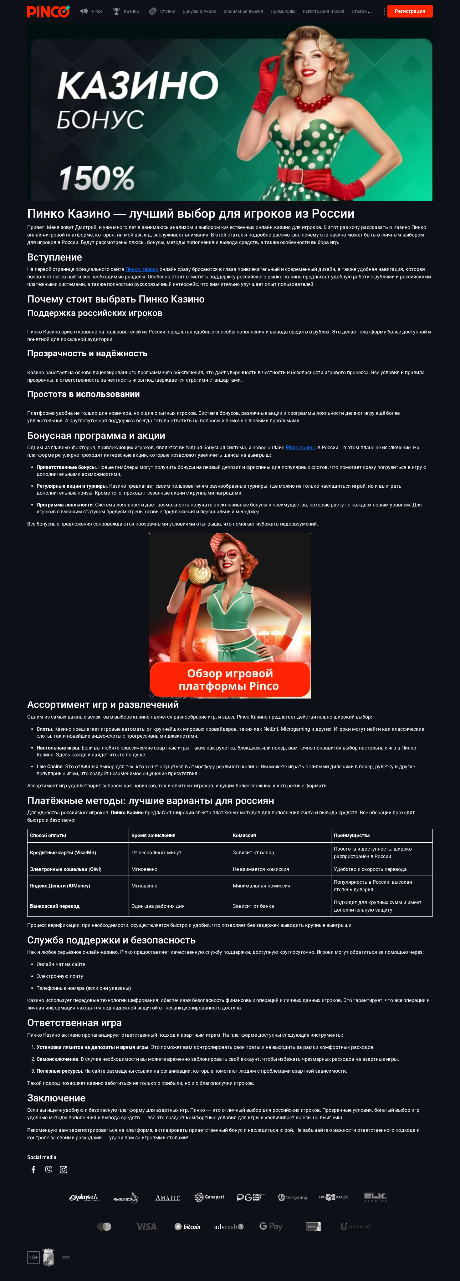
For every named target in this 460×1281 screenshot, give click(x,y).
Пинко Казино (141, 269)
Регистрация (410, 11)
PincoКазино (301, 447)
